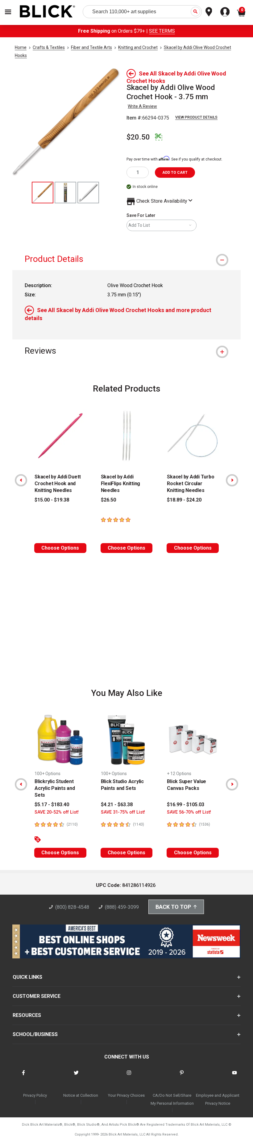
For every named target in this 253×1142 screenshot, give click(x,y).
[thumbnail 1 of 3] (42, 192)
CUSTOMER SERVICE (36, 996)
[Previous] (21, 480)
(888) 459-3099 (122, 907)
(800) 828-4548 (72, 907)
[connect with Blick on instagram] (129, 1076)
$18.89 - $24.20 (184, 500)
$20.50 (138, 137)
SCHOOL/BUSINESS (35, 1034)
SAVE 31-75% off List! (123, 812)
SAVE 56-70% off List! (189, 812)
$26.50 (108, 500)
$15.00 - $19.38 (52, 500)
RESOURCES (27, 1015)
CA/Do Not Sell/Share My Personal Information (172, 1099)
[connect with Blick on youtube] (234, 1076)
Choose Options (60, 548)
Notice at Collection (80, 1095)
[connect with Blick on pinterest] (182, 1076)
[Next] (232, 480)
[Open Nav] (8, 12)
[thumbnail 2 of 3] (65, 192)
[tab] (126, 259)
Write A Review (142, 106)
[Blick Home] (47, 12)
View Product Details (196, 117)
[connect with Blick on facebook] (23, 1076)
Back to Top (173, 907)
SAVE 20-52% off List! (57, 812)
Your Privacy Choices (126, 1095)
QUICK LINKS (27, 977)
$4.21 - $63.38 (117, 804)
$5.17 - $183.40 (52, 804)
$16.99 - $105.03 (185, 804)
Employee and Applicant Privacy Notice (217, 1099)
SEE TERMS (162, 31)
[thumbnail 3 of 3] (88, 192)
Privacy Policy (35, 1095)
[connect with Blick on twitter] (76, 1076)
